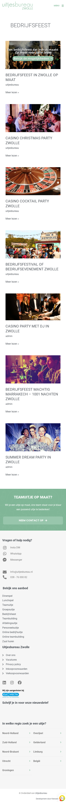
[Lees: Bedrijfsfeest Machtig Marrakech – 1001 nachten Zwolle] (33, 369)
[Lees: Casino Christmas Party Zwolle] (33, 117)
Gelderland (39, 742)
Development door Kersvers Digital (50, 799)
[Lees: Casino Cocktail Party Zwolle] (33, 181)
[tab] (17, 733)
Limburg (38, 751)
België (36, 761)
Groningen (8, 770)
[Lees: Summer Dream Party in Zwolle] (33, 437)
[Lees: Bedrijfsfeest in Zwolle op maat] (33, 54)
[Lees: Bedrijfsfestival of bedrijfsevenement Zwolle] (33, 244)
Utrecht (6, 761)
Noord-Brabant (10, 751)
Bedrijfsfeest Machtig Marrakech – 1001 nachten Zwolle (32, 394)
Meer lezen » (12, 92)
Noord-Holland (10, 733)
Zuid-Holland (9, 742)
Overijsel (38, 733)
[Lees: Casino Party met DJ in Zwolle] (33, 306)
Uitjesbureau (41, 793)
